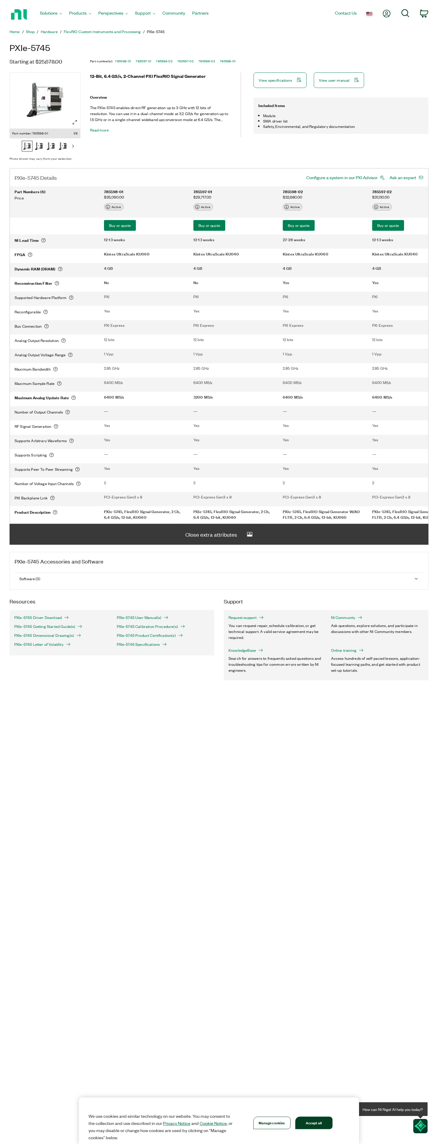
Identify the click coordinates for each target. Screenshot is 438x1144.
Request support (243, 617)
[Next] (73, 147)
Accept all (314, 1123)
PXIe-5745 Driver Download (38, 617)
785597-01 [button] (143, 61)
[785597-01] (39, 147)
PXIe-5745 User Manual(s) (139, 617)
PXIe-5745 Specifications (138, 644)
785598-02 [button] (164, 61)
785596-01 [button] (228, 61)
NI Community (343, 617)
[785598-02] (51, 147)
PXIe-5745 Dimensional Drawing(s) (44, 635)
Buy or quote (120, 225)
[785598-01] (27, 147)
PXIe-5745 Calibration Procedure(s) (147, 626)
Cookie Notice (213, 1123)
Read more (99, 130)
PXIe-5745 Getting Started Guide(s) (44, 626)
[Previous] (17, 147)
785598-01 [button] (123, 61)
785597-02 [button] (185, 61)
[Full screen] (75, 122)
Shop (30, 31)
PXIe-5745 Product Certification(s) (146, 635)
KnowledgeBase (242, 650)
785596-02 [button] (206, 61)
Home (15, 31)
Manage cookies (272, 1123)
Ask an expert (402, 177)
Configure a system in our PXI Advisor (342, 177)
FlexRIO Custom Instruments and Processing (102, 31)
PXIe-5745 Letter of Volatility (38, 644)
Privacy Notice (176, 1123)
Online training (343, 650)
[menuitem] (51, 14)
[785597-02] (63, 147)
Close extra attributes (211, 534)
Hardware (49, 31)
